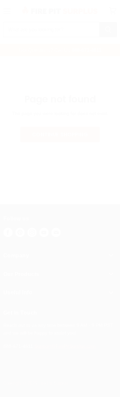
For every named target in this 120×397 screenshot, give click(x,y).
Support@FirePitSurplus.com (65, 346)
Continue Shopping (60, 134)
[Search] (108, 29)
